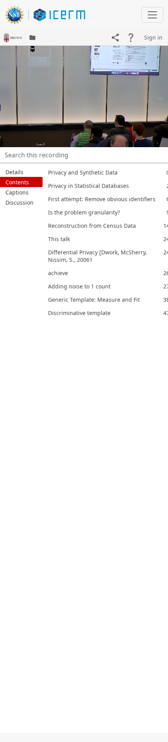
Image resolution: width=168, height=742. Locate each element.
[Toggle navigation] (152, 15)
